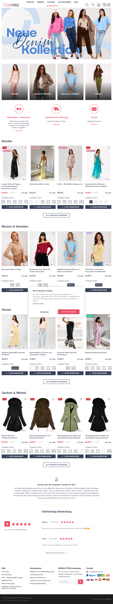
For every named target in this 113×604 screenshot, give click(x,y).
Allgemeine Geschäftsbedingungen (42, 571)
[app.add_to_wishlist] (25, 147)
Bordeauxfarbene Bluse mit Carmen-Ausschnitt (40, 270)
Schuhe (51, 2)
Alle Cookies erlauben (69, 312)
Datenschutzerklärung (37, 577)
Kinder (40, 2)
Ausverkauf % (52, 6)
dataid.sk (108, 599)
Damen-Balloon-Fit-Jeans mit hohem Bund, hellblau (41, 354)
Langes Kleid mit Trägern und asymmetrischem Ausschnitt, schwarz (11, 186)
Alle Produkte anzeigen (56, 215)
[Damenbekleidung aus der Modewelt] (10, 4)
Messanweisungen (8, 583)
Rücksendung (6, 574)
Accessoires (64, 2)
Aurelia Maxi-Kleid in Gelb (39, 184)
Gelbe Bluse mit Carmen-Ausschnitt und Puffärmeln (95, 270)
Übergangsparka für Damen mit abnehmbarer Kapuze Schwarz (97, 437)
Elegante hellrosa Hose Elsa (95, 352)
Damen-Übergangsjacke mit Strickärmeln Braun (40, 437)
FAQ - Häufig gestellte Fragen (12, 577)
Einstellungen (44, 312)
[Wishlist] (94, 5)
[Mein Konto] (99, 5)
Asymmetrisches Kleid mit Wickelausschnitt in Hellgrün (96, 185)
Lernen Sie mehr (38, 303)
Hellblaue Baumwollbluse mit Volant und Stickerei (68, 270)
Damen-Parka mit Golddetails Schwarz (9, 437)
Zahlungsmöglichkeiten (38, 583)
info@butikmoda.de (96, 572)
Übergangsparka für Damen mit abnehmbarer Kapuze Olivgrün (69, 437)
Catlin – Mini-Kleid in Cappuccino (70, 184)
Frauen (30, 2)
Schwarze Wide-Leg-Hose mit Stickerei (67, 354)
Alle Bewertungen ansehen (55, 553)
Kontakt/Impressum (36, 574)
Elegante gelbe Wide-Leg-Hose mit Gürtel (13, 354)
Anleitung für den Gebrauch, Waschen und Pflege (11, 587)
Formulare (5, 571)
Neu (76, 2)
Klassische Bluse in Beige (11, 269)
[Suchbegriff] (88, 4)
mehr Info (18, 130)
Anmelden (80, 582)
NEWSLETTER (7, 580)
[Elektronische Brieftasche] (104, 5)
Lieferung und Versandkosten (40, 580)
